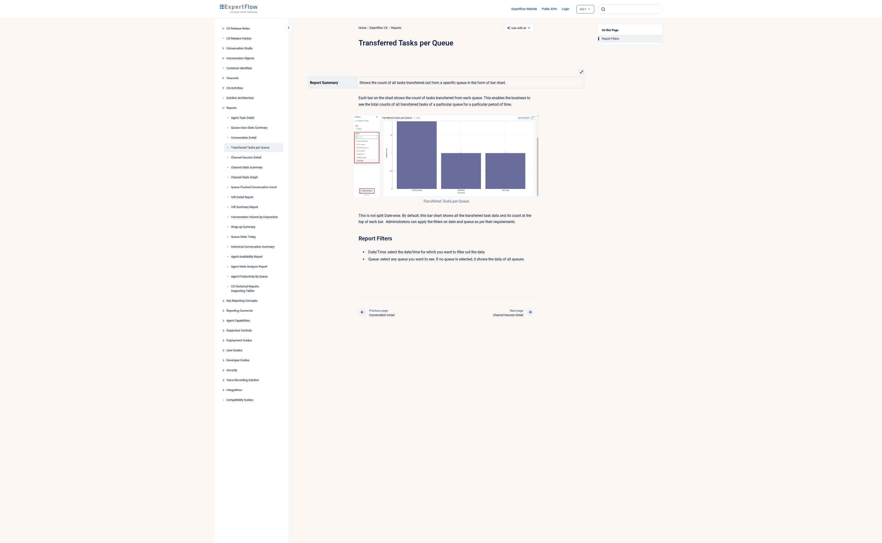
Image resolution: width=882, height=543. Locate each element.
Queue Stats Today (243, 237)
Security (231, 370)
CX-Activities (234, 88)
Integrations (234, 390)
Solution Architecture (240, 98)
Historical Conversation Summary (252, 246)
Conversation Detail (243, 137)
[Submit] (603, 9)
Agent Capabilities (238, 320)
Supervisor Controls (239, 330)
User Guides (234, 350)
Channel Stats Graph (244, 177)
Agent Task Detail (242, 117)
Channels (232, 78)
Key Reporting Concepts (242, 300)
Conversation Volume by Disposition (254, 217)
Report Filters (610, 38)
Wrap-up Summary (243, 227)
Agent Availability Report (246, 256)
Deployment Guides (239, 340)
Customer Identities (239, 68)
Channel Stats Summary (246, 167)
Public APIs (549, 9)
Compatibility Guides (239, 400)
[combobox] (630, 9)
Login (565, 9)
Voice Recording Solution (242, 380)
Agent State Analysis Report (249, 266)
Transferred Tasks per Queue (250, 147)
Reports (231, 108)
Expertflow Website (524, 9)
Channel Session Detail (246, 157)
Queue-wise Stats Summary (249, 127)
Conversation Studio (239, 48)
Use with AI (518, 28)
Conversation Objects (240, 58)
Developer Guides (237, 360)
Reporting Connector (239, 310)
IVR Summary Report (244, 207)
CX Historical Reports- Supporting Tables (245, 289)
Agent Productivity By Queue (249, 276)
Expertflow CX (379, 28)
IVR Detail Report (242, 197)
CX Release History (238, 38)
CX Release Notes (238, 28)
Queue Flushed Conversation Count (254, 187)
